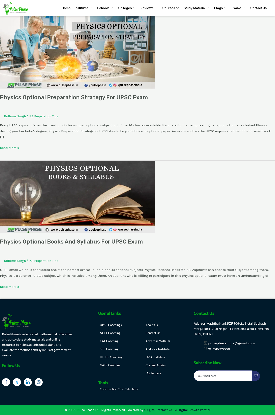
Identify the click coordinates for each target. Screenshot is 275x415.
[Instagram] (39, 382)
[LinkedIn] (28, 382)
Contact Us (258, 8)
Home (66, 8)
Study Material (195, 8)
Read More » (9, 147)
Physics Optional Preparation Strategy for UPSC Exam (74, 97)
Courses (168, 8)
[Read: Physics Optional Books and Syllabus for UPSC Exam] (77, 196)
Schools (103, 8)
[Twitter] (17, 382)
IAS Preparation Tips (43, 116)
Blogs (218, 8)
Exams (237, 8)
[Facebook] (6, 382)
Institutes (82, 8)
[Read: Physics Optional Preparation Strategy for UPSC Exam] (77, 52)
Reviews (147, 8)
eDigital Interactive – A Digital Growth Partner (177, 410)
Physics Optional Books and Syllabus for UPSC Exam (71, 241)
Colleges (125, 8)
